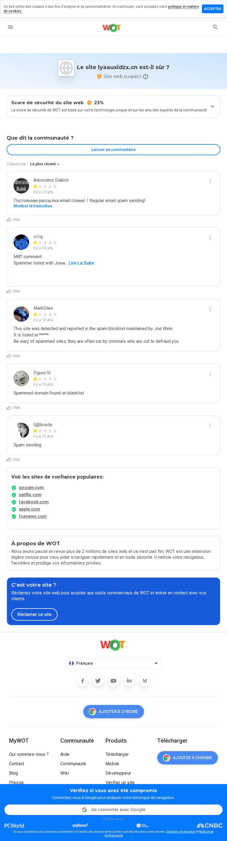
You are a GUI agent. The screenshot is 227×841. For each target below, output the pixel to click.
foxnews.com (33, 516)
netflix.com (30, 494)
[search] (215, 27)
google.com (31, 487)
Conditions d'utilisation (180, 831)
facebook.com (34, 502)
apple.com (29, 509)
